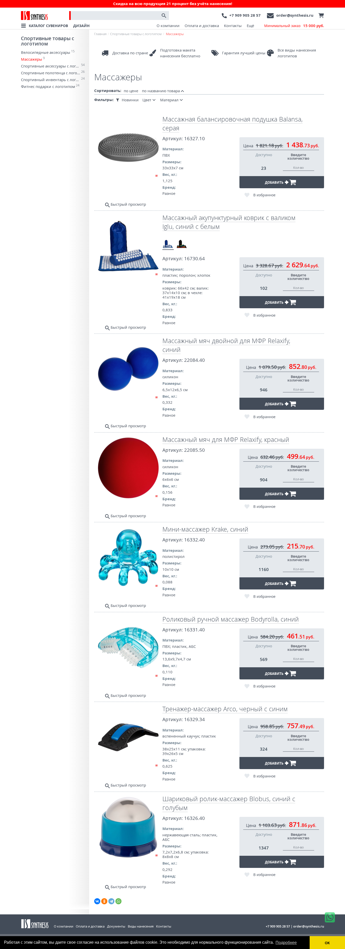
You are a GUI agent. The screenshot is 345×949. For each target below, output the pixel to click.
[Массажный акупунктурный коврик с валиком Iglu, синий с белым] (168, 244)
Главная (100, 34)
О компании (168, 25)
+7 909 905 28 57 (245, 15)
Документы (116, 926)
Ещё (250, 25)
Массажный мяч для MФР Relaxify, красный (225, 439)
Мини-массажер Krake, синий (205, 529)
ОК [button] (327, 943)
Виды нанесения (141, 926)
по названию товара (161, 90)
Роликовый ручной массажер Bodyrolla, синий (230, 619)
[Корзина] (320, 16)
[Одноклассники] (104, 901)
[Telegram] (111, 901)
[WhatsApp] (118, 901)
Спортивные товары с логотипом (47, 41)
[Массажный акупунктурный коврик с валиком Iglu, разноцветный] (182, 244)
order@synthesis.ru (294, 15)
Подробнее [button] (286, 942)
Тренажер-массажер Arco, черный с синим (225, 709)
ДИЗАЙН (81, 25)
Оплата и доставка (202, 25)
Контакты (233, 25)
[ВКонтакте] (97, 901)
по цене (131, 90)
